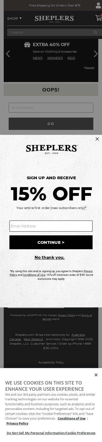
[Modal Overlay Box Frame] (51, 221)
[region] (51, 405)
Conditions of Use (72, 418)
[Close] (96, 375)
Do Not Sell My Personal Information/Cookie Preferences (51, 433)
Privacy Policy (17, 423)
